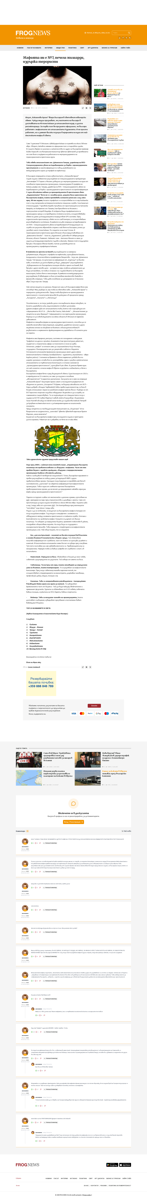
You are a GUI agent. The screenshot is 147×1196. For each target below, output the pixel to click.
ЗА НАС (86, 1185)
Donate (94, 705)
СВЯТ (91, 1178)
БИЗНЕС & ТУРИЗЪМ (113, 1178)
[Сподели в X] (90, 108)
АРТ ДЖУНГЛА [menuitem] (93, 48)
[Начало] (119, 37)
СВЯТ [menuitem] (82, 48)
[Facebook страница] (123, 37)
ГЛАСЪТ (56, 1178)
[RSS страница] (129, 37)
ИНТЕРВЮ (64, 1178)
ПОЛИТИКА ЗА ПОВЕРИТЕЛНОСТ (120, 1185)
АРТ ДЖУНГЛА (99, 1178)
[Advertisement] (73, 12)
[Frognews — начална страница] (27, 1164)
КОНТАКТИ (94, 1185)
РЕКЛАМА (103, 1185)
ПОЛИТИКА (83, 1178)
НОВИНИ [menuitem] (20, 48)
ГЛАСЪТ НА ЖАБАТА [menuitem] (34, 48)
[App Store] (125, 1165)
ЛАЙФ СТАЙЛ (126, 1178)
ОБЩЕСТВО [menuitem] (60, 48)
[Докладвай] (40, 843)
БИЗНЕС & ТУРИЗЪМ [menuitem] (109, 48)
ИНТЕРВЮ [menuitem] (48, 48)
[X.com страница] (126, 37)
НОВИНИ (49, 1178)
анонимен (25, 847)
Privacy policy (87, 1195)
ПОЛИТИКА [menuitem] (72, 48)
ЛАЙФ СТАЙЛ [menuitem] (125, 48)
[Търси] (129, 32)
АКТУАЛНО (26, 108)
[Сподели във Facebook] (86, 108)
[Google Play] (112, 1165)
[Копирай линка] (82, 108)
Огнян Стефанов (34, 667)
